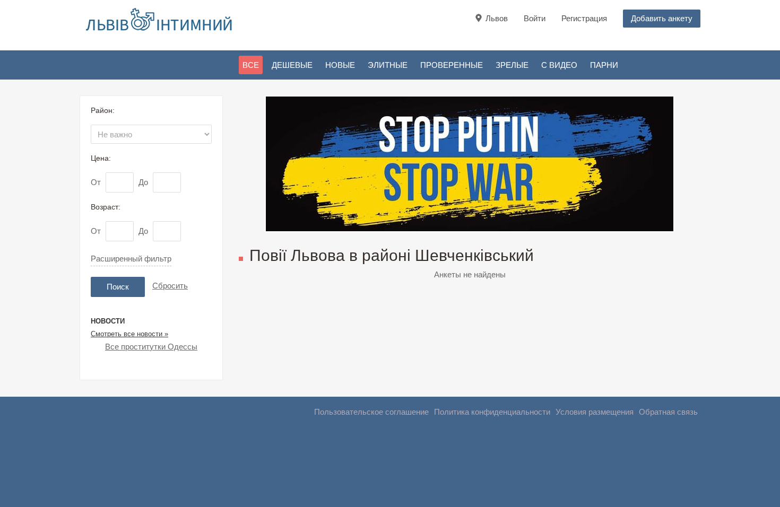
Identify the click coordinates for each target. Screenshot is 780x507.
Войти (534, 18)
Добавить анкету (661, 18)
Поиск (118, 286)
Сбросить (170, 285)
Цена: (101, 158)
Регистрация (584, 18)
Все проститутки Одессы (151, 346)
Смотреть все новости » (129, 334)
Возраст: (105, 207)
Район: (103, 110)
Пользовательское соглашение (371, 411)
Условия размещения (595, 411)
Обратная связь (668, 411)
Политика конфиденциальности (492, 411)
